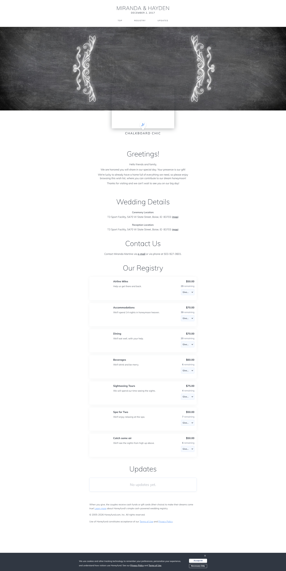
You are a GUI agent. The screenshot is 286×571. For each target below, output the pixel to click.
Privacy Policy (165, 521)
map (175, 217)
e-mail (141, 254)
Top (120, 20)
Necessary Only (198, 566)
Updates (163, 20)
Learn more (100, 508)
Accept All (198, 561)
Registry (140, 20)
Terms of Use (146, 521)
